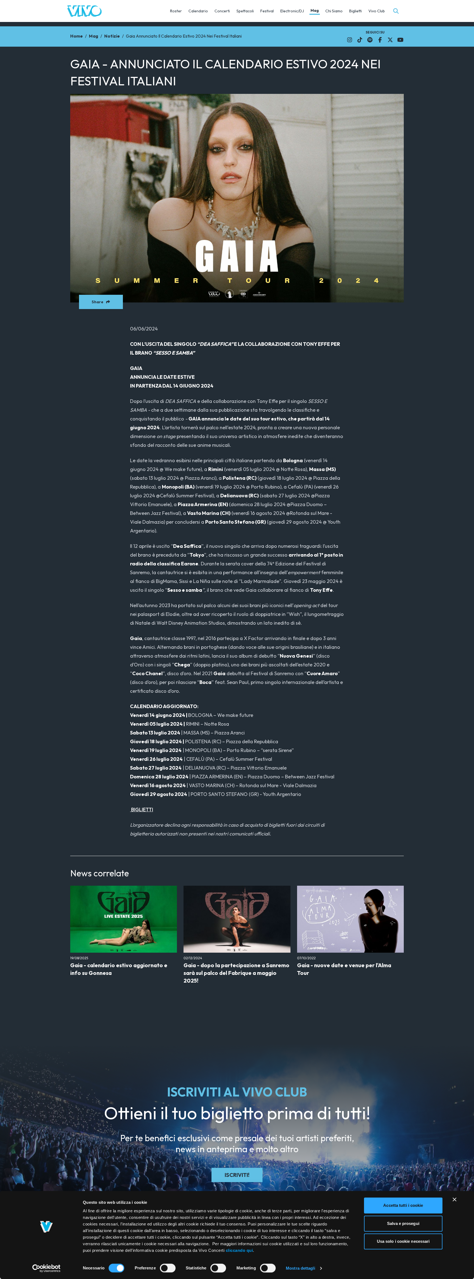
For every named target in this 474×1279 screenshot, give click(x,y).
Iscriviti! (237, 1174)
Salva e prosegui (403, 1223)
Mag (315, 10)
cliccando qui (239, 1250)
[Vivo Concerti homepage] (84, 11)
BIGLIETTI (141, 809)
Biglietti (355, 11)
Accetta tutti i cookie (403, 1205)
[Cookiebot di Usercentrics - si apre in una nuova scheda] (46, 1268)
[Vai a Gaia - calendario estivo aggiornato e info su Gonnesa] (123, 919)
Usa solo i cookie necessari (403, 1241)
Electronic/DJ (292, 11)
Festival (267, 11)
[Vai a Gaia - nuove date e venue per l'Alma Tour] (350, 919)
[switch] (168, 1268)
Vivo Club (376, 11)
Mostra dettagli (300, 1268)
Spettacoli (245, 11)
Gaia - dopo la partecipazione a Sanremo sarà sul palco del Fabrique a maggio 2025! (236, 973)
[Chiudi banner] (454, 1199)
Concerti (222, 11)
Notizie (112, 36)
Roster (176, 11)
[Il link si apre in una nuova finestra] (349, 40)
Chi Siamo (334, 11)
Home (76, 36)
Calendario (198, 11)
